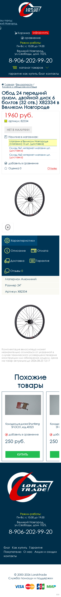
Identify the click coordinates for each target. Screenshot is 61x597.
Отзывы (52, 168)
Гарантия (15, 73)
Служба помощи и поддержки (30, 578)
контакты (52, 73)
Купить (22, 454)
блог (42, 73)
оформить (40, 32)
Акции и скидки (45, 551)
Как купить (30, 73)
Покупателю (12, 551)
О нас (27, 551)
